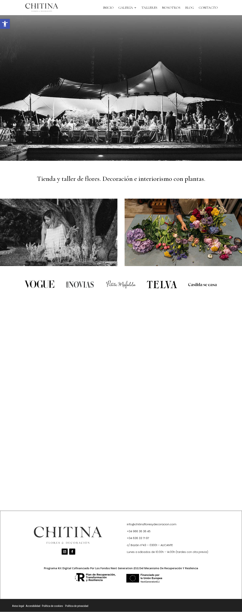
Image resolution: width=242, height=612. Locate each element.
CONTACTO (208, 8)
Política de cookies (52, 606)
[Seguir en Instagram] (65, 552)
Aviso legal (18, 606)
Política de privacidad (76, 606)
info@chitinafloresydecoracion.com (151, 524)
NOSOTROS (171, 8)
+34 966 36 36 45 (138, 531)
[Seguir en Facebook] (72, 552)
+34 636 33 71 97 (138, 538)
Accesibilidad (33, 606)
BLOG (189, 8)
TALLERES (149, 8)
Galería (125, 8)
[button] (5, 24)
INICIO (108, 8)
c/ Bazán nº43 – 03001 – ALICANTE (150, 545)
